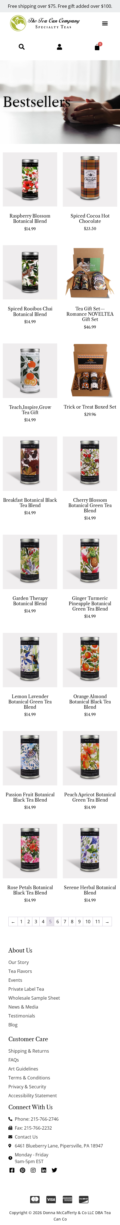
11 (97, 921)
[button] (105, 23)
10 (87, 921)
